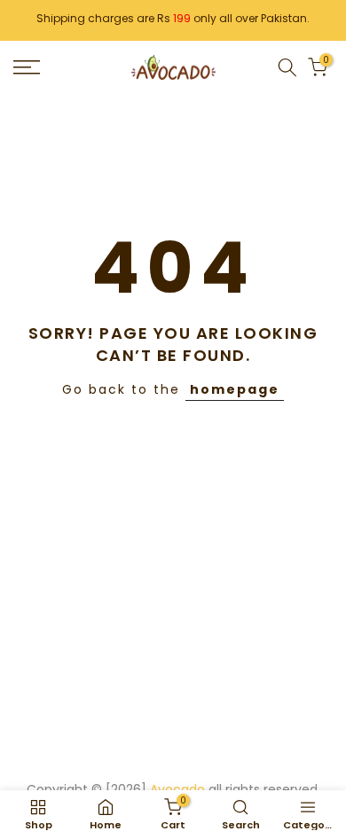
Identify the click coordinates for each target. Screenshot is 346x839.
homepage (234, 389)
